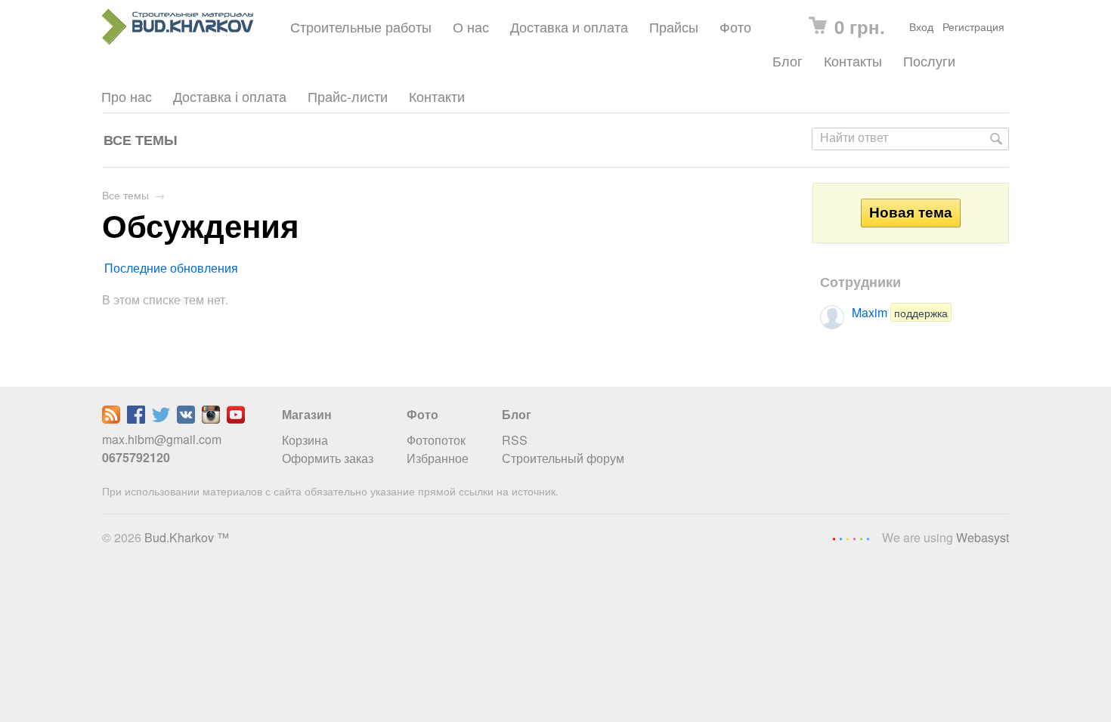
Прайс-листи (348, 96)
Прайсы (673, 26)
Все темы (141, 139)
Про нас (126, 96)
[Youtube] (236, 418)
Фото (735, 26)
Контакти (437, 96)
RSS (515, 440)
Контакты (853, 60)
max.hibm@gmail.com (161, 439)
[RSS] (111, 418)
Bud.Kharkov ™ (186, 537)
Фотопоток (436, 440)
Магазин (307, 414)
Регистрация (973, 26)
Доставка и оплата (569, 26)
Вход (921, 26)
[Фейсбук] (136, 418)
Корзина (305, 440)
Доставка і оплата (229, 96)
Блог (787, 60)
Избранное (438, 458)
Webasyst (982, 537)
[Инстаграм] (211, 418)
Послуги (929, 60)
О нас (471, 26)
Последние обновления (171, 267)
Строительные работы (361, 26)
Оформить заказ (327, 458)
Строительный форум (563, 458)
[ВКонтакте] (186, 418)
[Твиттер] (161, 418)
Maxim (900, 312)
